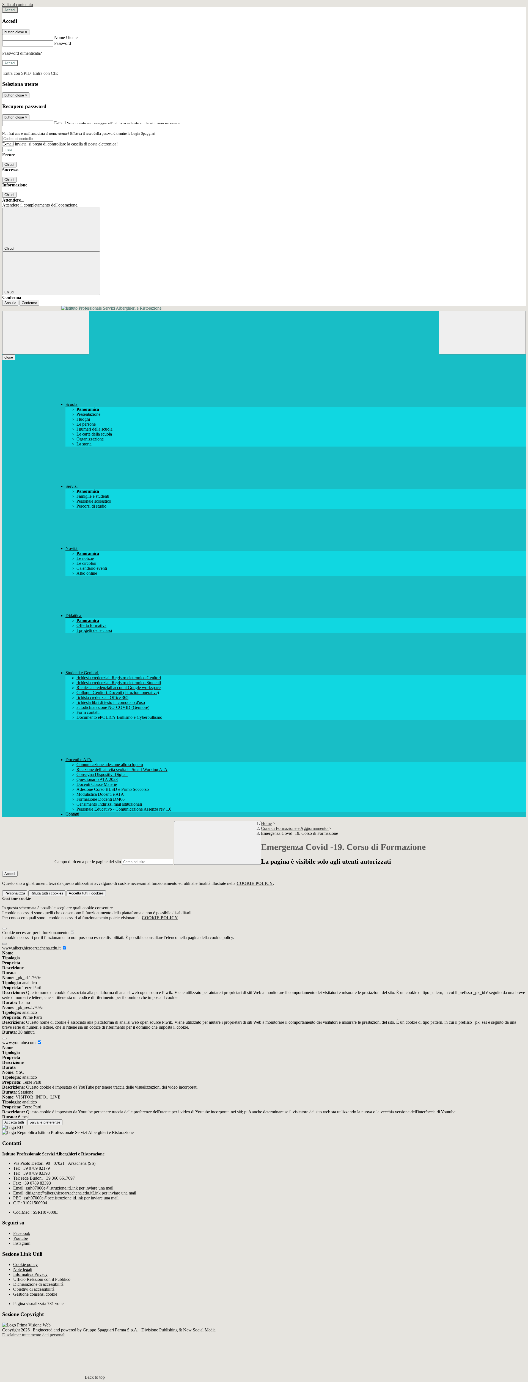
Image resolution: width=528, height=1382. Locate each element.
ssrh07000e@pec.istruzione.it (71, 1198)
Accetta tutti (86, 893)
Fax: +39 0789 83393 (32, 1183)
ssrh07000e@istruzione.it (69, 1188)
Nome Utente (66, 37)
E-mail (60, 122)
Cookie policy (25, 1264)
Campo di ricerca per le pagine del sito (87, 861)
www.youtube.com (19, 1042)
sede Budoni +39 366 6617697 (48, 1178)
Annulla (10, 303)
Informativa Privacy (30, 1274)
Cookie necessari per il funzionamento (36, 932)
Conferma (29, 303)
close (8, 357)
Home (266, 823)
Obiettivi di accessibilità (33, 1289)
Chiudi (9, 165)
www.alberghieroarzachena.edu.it (32, 948)
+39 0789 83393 (35, 1173)
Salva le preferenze (44, 1122)
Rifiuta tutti (47, 893)
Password (62, 43)
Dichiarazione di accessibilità (38, 1284)
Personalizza (14, 893)
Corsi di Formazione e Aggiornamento (295, 828)
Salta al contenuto (17, 4)
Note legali (22, 1269)
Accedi (9, 10)
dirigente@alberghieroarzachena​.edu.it (81, 1193)
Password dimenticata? (22, 53)
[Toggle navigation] (45, 332)
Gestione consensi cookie (35, 1294)
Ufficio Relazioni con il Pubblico (41, 1279)
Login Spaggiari (143, 133)
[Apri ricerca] (482, 332)
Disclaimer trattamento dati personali (33, 1335)
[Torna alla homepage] (264, 308)
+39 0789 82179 (35, 1168)
